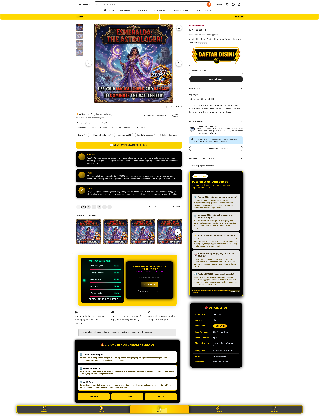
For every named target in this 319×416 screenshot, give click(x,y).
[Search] (209, 4)
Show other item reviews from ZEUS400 (164, 207)
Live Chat (274, 411)
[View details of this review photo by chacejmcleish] (115, 231)
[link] (78, 207)
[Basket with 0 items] (239, 4)
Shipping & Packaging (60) (102, 135)
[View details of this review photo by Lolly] (88, 231)
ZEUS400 (193, 43)
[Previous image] (89, 63)
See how (224, 141)
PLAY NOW (93, 396)
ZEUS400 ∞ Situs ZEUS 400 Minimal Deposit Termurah (215, 39)
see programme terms (207, 133)
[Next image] (179, 63)
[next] (178, 232)
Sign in (219, 4)
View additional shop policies (216, 148)
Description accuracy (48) (147, 135)
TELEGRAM (127, 396)
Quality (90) (82, 135)
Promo (44, 411)
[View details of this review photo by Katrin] (169, 231)
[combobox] (149, 4)
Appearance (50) (124, 135)
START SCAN (149, 285)
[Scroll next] (167, 135)
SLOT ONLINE (143, 10)
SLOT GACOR (159, 10)
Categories (86, 4)
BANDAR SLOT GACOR (204, 10)
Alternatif (218, 411)
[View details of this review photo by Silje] (142, 231)
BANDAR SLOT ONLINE (180, 10)
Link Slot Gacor (176, 106)
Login (101, 411)
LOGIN (80, 16)
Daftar (160, 411)
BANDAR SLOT (126, 10)
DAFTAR (239, 16)
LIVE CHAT (161, 396)
